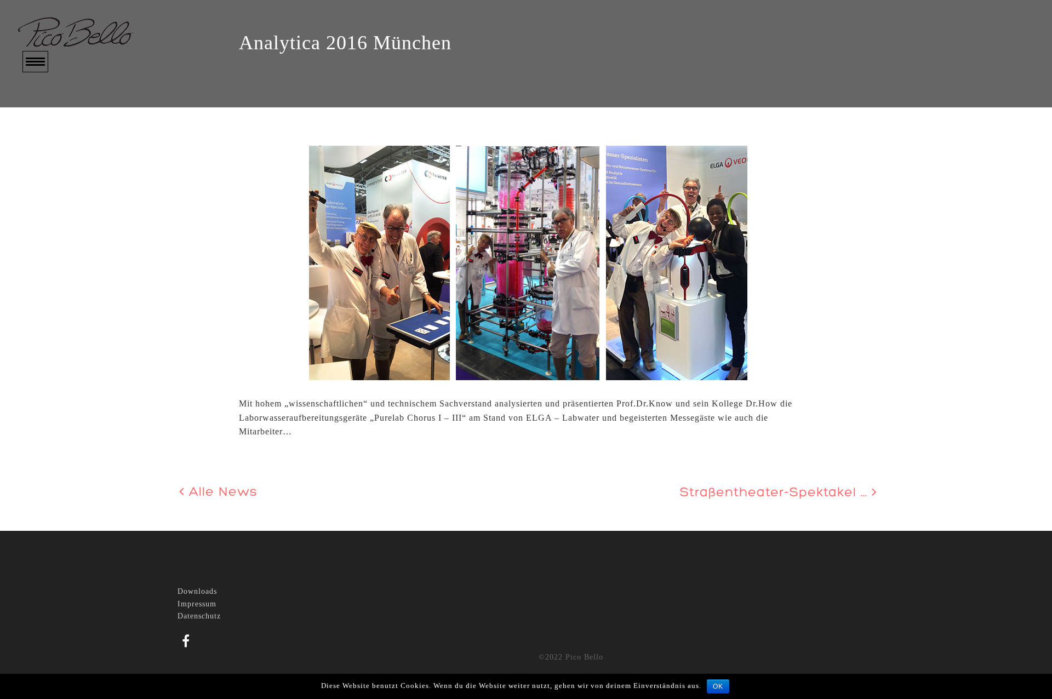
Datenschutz (199, 616)
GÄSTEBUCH (51, 194)
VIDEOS (40, 146)
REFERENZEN (53, 178)
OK (718, 686)
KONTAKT (45, 210)
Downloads (197, 591)
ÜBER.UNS (46, 115)
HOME (36, 99)
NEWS (35, 162)
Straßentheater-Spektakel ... (776, 493)
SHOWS (39, 131)
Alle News (221, 492)
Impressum (197, 604)
